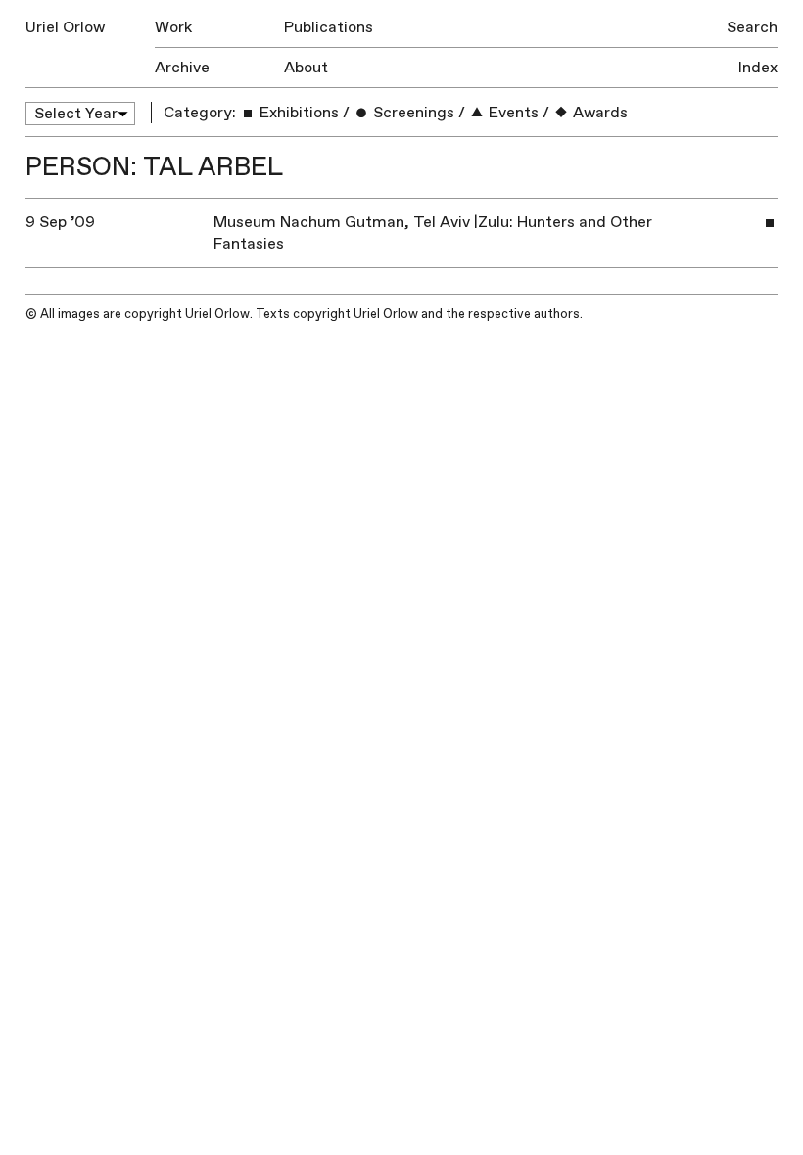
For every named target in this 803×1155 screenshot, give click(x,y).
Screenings (411, 112)
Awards (598, 112)
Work (173, 27)
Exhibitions (297, 112)
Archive (182, 67)
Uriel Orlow (65, 27)
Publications (328, 27)
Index (758, 67)
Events (512, 112)
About (306, 67)
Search (752, 27)
